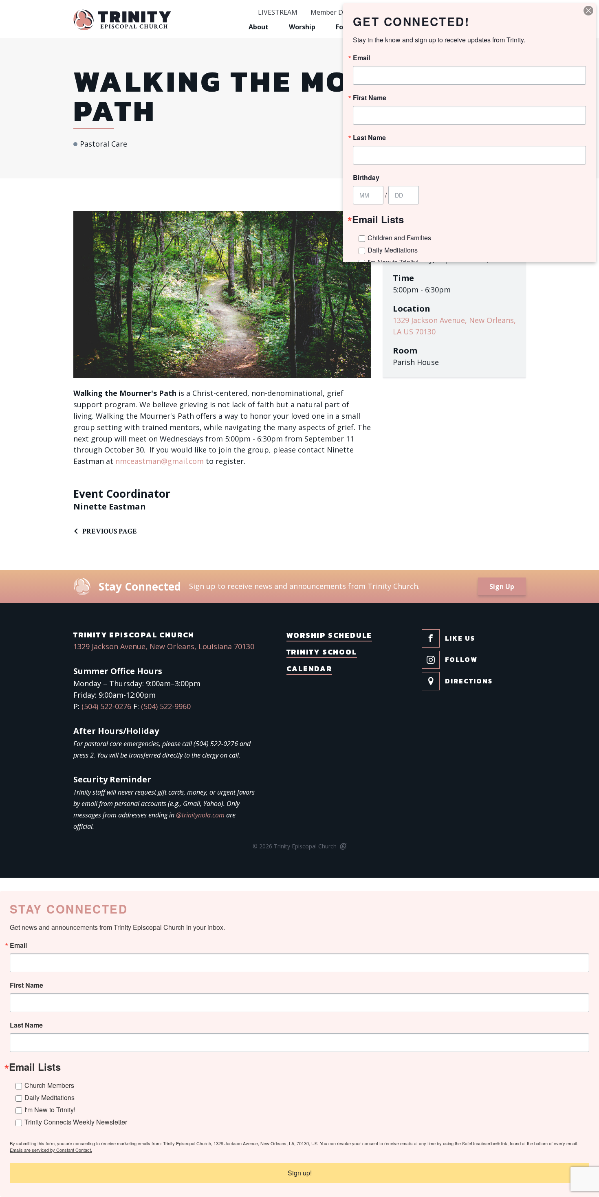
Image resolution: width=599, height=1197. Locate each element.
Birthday (366, 177)
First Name (26, 985)
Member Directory (339, 13)
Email (18, 945)
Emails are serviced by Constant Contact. (51, 1149)
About (259, 27)
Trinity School (321, 651)
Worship (302, 27)
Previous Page (109, 531)
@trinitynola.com (200, 814)
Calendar (309, 668)
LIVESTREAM (277, 13)
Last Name (26, 1025)
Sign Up (501, 586)
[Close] (588, 10)
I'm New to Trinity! (49, 1109)
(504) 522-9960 (166, 706)
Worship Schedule (329, 635)
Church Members (49, 1085)
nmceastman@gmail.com (159, 461)
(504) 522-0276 (106, 706)
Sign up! (300, 1172)
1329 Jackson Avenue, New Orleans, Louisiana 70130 (163, 646)
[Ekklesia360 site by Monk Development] (342, 846)
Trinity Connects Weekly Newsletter (75, 1122)
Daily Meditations (49, 1097)
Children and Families (399, 237)
